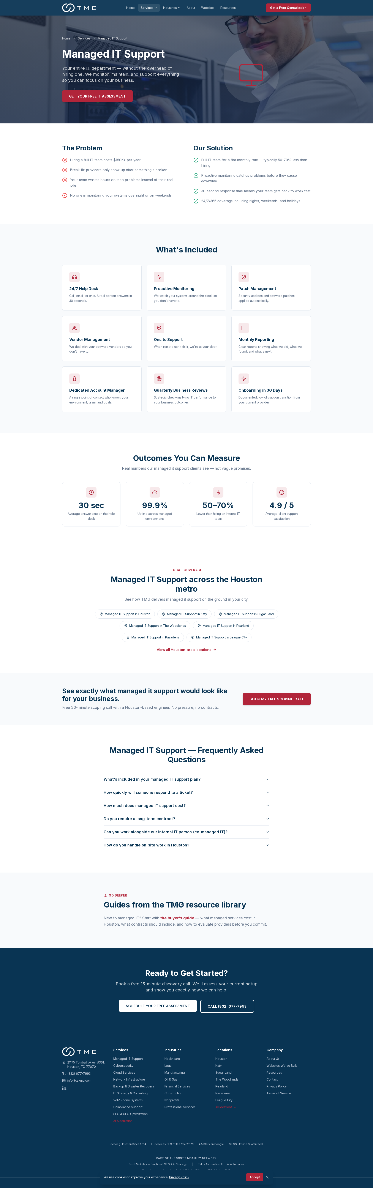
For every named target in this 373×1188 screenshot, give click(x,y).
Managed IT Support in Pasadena (155, 637)
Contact (272, 1079)
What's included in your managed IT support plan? (152, 779)
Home (130, 7)
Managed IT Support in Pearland (226, 625)
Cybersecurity (123, 1065)
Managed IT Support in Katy (187, 614)
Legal (168, 1065)
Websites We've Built (282, 1065)
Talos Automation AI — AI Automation (221, 1164)
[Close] (267, 1177)
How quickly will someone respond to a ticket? (148, 792)
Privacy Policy (277, 1086)
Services (147, 7)
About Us (273, 1058)
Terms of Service (279, 1093)
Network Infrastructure (129, 1079)
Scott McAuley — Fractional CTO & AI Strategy (158, 1164)
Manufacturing (174, 1072)
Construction (173, 1093)
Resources (228, 7)
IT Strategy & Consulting (130, 1093)
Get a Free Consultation (288, 7)
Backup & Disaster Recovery (133, 1086)
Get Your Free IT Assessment (97, 96)
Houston (221, 1058)
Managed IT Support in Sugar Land (249, 614)
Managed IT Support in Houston (127, 614)
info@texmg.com (79, 1080)
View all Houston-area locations (184, 650)
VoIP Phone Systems (128, 1100)
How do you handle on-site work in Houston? (146, 845)
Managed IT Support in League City (221, 637)
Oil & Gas (170, 1079)
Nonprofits (171, 1100)
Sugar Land (223, 1072)
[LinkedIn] (64, 1088)
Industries (170, 7)
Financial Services (177, 1086)
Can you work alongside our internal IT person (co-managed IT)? (166, 832)
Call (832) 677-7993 (227, 1006)
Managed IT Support (128, 1058)
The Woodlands (226, 1079)
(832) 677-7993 (79, 1073)
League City (223, 1100)
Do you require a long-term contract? (139, 818)
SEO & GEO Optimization (130, 1114)
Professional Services (180, 1107)
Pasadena (222, 1093)
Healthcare (172, 1058)
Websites (207, 7)
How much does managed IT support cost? (145, 805)
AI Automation (123, 1121)
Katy (218, 1065)
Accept (255, 1177)
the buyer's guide (177, 918)
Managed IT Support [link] (112, 38)
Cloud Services (124, 1072)
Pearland (221, 1086)
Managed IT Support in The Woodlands (157, 625)
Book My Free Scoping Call (277, 699)
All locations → (225, 1107)
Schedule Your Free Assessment (158, 1006)
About (191, 7)
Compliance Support (127, 1107)
